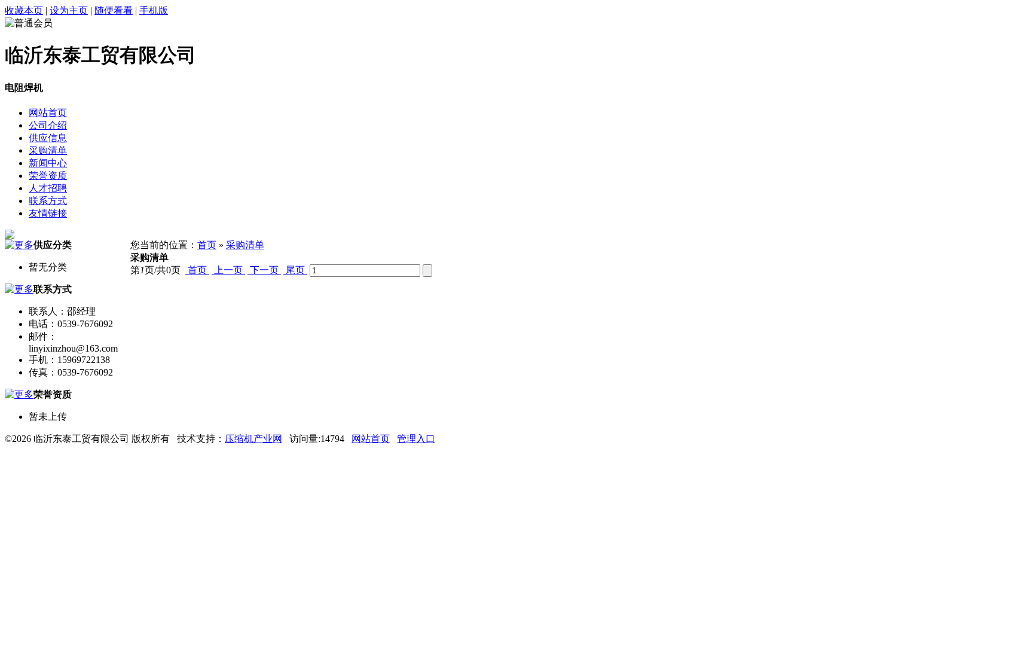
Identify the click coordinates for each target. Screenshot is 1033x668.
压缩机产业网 (253, 439)
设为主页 (69, 10)
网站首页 (371, 439)
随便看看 (113, 10)
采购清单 (245, 245)
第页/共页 (155, 270)
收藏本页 (24, 10)
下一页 (264, 270)
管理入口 (416, 439)
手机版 (153, 10)
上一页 (228, 270)
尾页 (295, 270)
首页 (206, 245)
